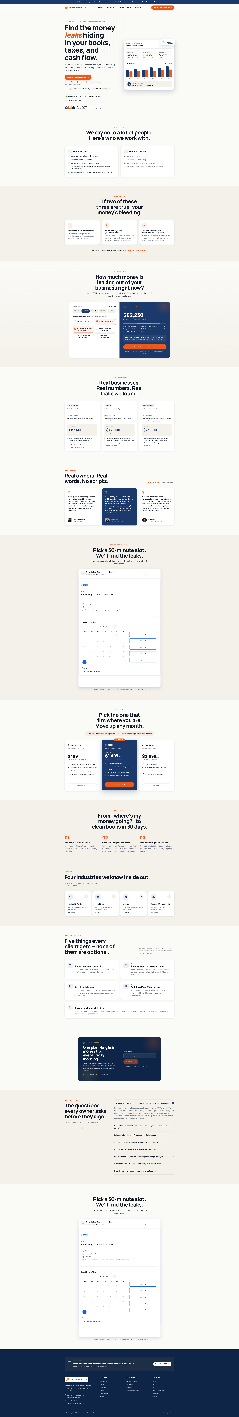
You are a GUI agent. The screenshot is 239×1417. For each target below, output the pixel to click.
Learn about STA (161, 1364)
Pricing (121, 7)
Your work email (127, 1051)
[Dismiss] (236, 2)
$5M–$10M (103, 311)
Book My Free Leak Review (161, 7)
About (129, 7)
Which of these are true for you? (90, 316)
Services (100, 7)
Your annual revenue (79, 307)
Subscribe (130, 1062)
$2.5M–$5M (94, 311)
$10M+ (112, 311)
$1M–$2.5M (85, 311)
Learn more (81, 786)
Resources (137, 7)
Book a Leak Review (152, 2)
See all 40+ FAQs (72, 1128)
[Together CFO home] (76, 7)
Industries (110, 7)
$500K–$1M (77, 311)
